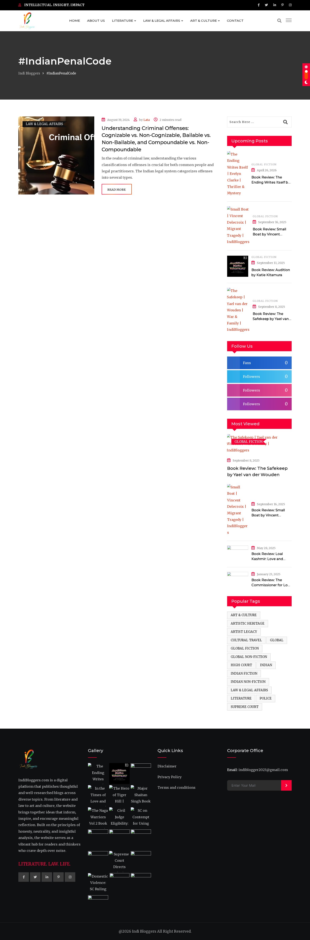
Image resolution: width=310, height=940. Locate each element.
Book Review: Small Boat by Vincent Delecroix (269, 234)
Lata (146, 120)
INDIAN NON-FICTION (248, 682)
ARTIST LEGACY (244, 632)
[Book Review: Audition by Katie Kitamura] (237, 266)
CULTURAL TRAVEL (246, 640)
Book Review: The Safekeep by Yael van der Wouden (271, 319)
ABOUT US (96, 21)
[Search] (279, 20)
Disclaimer (167, 766)
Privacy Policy (170, 777)
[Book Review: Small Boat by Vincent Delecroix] (238, 225)
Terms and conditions (176, 787)
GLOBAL (276, 640)
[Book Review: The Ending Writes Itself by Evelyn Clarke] (237, 173)
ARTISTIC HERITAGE (247, 623)
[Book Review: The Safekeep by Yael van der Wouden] (238, 310)
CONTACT (235, 21)
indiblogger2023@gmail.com (263, 770)
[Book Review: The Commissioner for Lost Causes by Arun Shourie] (237, 580)
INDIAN (266, 665)
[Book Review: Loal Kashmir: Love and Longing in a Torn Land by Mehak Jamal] (237, 554)
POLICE (266, 698)
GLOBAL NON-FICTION (249, 657)
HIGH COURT (241, 665)
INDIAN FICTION (244, 673)
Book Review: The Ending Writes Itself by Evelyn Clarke (270, 182)
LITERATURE (122, 21)
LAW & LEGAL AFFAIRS (161, 21)
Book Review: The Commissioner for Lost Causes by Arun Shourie (271, 585)
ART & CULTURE (203, 21)
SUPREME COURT (245, 707)
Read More (116, 190)
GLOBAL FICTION (263, 164)
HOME (74, 21)
